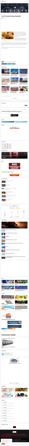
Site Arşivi (7, 246)
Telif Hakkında (7, 236)
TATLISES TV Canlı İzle (8, 184)
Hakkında (12, 439)
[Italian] (13, 128)
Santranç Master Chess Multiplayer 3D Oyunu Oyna (8, 299)
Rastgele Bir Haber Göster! (14, 175)
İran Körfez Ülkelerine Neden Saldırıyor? (6, 397)
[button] (1, 1)
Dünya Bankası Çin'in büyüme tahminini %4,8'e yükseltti (14, 75)
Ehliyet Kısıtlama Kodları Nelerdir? (10, 253)
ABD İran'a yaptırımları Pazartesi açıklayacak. (4, 92)
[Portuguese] (15, 128)
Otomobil (3, 188)
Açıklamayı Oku (7, 442)
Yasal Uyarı (19, 439)
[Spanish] (17, 128)
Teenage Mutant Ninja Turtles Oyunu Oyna (20, 304)
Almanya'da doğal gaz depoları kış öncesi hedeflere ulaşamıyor (6, 75)
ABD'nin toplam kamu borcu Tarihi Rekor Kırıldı (13, 83)
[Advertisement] (14, 25)
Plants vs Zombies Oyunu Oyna (18, 299)
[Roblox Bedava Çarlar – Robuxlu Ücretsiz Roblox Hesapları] (3, 251)
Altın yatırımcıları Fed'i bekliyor (9, 191)
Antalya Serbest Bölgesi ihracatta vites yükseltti (13, 92)
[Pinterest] (13, 63)
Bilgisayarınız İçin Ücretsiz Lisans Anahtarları (11, 229)
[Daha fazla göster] (16, 63)
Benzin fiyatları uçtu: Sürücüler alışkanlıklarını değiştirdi (20, 284)
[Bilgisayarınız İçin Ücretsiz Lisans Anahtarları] (3, 230)
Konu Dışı (3, 199)
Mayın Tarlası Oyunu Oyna (18, 309)
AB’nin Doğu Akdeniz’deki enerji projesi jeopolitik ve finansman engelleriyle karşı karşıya (23, 75)
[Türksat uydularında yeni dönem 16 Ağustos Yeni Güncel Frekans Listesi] (3, 244)
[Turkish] (18, 128)
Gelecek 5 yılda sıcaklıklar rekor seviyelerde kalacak (11, 195)
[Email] (15, 63)
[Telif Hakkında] (3, 237)
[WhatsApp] (12, 63)
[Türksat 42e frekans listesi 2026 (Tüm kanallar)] (3, 234)
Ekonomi (6, 14)
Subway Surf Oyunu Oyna (5, 309)
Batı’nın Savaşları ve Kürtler (18, 397)
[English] (10, 128)
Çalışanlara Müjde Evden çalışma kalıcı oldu (22, 92)
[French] (11, 128)
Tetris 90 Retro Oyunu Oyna (5, 304)
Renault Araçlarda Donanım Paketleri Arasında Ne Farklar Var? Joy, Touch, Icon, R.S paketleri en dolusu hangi (16, 257)
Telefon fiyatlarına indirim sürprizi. (9, 180)
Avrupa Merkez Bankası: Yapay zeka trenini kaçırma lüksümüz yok (23, 84)
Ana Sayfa (3, 14)
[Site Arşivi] (3, 247)
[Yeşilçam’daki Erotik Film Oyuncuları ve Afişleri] (3, 240)
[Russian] (16, 128)
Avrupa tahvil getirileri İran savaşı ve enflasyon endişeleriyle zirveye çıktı (5, 84)
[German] (12, 128)
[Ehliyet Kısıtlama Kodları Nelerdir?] (3, 254)
